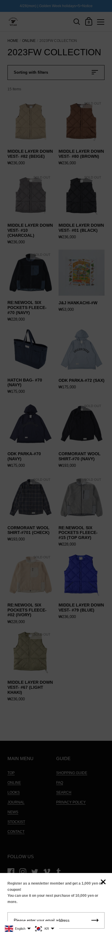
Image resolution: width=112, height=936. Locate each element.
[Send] (95, 920)
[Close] (103, 882)
